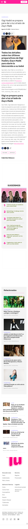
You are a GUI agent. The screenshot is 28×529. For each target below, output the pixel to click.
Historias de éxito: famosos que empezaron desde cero (13, 446)
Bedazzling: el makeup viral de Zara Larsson (15, 211)
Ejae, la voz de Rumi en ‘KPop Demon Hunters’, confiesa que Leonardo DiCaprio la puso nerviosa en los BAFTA (13, 408)
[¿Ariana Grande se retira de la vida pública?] (14, 375)
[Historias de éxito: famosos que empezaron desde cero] (6, 443)
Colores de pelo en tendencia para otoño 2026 (15, 205)
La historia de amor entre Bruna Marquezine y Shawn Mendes (13, 361)
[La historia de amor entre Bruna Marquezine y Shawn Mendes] (14, 350)
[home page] (5, 2)
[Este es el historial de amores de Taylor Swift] (6, 432)
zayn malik (12, 152)
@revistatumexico (19, 143)
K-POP (12, 403)
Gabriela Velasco (15, 29)
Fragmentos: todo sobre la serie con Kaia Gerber (14, 243)
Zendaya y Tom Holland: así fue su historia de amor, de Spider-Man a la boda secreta (14, 421)
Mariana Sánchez (14, 437)
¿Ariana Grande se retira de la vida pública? (14, 385)
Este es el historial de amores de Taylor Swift (17, 433)
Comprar (24, 1)
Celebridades (4, 17)
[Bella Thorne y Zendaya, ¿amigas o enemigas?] (14, 302)
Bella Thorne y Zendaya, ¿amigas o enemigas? (12, 312)
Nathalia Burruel (15, 341)
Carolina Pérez (15, 315)
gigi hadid (4, 152)
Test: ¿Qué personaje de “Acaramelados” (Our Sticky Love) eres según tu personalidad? (15, 227)
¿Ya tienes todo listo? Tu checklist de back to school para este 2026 (14, 219)
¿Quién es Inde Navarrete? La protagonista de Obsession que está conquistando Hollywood (14, 336)
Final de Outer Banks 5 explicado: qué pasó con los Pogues (15, 236)
